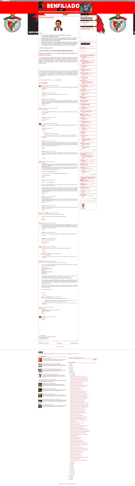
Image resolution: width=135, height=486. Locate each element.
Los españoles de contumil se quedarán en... (77, 399)
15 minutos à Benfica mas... (85, 101)
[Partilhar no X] (58, 80)
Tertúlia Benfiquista (85, 93)
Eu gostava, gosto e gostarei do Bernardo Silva (78, 409)
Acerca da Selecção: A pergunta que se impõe (78, 432)
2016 (70, 368)
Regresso (83, 94)
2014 (70, 371)
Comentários (84, 51)
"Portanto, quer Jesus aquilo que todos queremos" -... (79, 442)
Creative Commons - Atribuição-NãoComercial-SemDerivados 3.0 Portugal (66, 353)
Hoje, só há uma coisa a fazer (75, 388)
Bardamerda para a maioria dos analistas (87, 168)
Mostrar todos (94, 198)
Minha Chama (44, 108)
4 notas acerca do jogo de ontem (75, 414)
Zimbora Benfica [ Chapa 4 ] (85, 129)
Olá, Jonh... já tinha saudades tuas (76, 451)
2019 (70, 364)
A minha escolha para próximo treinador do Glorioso (47, 379)
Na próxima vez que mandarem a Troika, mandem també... (80, 431)
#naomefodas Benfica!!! (85, 114)
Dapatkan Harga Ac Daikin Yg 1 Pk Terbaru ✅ (88, 161)
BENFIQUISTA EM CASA (85, 69)
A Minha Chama (84, 132)
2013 (70, 475)
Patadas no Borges (85, 164)
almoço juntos (43, 72)
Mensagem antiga (73, 343)
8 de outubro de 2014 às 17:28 (50, 151)
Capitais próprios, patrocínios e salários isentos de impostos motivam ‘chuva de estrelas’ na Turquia (88, 157)
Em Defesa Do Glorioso (85, 187)
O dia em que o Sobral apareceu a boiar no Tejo (78, 392)
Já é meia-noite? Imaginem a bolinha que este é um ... (79, 419)
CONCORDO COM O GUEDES (86, 144)
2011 (70, 478)
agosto (71, 463)
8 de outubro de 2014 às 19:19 (50, 180)
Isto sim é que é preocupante (75, 438)
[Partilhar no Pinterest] (60, 80)
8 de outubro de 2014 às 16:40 (52, 123)
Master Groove (84, 194)
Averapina (43, 223)
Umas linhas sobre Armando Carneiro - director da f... (79, 391)
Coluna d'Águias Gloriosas (86, 104)
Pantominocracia (84, 171)
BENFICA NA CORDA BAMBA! (86, 188)
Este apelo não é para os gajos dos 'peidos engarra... (79, 450)
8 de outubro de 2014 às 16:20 (52, 108)
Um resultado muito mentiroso (75, 458)
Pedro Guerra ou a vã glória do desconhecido (50, 374)
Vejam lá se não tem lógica (74, 445)
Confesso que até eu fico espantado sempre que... (78, 428)
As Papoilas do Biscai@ (85, 147)
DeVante (43, 316)
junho (71, 466)
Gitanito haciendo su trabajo (75, 424)
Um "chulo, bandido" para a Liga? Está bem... (77, 411)
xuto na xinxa (44, 123)
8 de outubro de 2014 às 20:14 (51, 223)
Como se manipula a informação (75, 437)
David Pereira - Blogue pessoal (86, 155)
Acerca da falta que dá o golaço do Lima (49, 383)
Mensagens (84, 49)
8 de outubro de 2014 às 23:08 (56, 253)
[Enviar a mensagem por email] (56, 80)
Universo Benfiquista (85, 100)
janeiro (71, 473)
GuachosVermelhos (45, 85)
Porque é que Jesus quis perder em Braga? (77, 386)
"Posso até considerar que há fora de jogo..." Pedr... (78, 376)
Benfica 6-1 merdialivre (85, 78)
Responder (43, 89)
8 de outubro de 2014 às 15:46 (54, 85)
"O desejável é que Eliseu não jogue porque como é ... (79, 425)
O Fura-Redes (84, 90)
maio (71, 467)
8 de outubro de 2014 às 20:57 (51, 238)
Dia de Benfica (84, 118)
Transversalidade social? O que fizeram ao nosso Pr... (79, 402)
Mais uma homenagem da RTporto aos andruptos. (78, 395)
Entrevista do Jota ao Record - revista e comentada (78, 434)
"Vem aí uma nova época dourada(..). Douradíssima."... (79, 379)
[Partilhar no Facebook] (59, 80)
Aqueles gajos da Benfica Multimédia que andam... (78, 418)
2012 (70, 476)
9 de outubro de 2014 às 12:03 (50, 316)
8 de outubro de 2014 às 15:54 (51, 92)
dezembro (72, 372)
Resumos (83, 133)
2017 (70, 367)
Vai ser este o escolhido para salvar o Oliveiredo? (78, 412)
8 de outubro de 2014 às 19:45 (50, 205)
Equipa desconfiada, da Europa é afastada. (77, 401)
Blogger (75, 483)
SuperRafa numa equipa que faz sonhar (87, 70)
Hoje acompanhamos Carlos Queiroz (76, 441)
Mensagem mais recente (44, 343)
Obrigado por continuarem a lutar (86, 108)
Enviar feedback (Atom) (60, 346)
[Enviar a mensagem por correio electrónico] (54, 79)
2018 (70, 365)
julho (71, 464)
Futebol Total (84, 160)
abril (71, 469)
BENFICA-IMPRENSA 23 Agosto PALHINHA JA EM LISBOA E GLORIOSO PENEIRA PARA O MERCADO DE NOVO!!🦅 (88, 63)
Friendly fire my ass (73, 421)
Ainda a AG (83, 136)
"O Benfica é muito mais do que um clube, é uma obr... (79, 457)
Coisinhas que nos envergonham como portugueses (79, 396)
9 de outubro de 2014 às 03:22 (53, 133)
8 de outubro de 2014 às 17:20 (50, 141)
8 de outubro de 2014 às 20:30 (50, 232)
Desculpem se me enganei (74, 454)
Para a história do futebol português (76, 389)
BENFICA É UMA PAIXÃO (85, 143)
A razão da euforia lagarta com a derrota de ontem (78, 460)
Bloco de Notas (84, 97)
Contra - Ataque (84, 167)
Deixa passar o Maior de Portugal (87, 111)
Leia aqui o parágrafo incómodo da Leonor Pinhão (78, 398)
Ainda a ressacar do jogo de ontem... (76, 455)
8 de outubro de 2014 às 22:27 (49, 307)
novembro (72, 374)
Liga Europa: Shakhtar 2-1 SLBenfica (86, 122)
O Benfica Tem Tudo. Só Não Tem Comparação (88, 181)
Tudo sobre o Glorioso (85, 125)
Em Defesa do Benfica (85, 180)
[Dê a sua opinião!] (57, 80)
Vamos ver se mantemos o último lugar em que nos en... (79, 378)
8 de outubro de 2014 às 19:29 (50, 196)
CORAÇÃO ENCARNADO (86, 139)
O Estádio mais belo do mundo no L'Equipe (77, 422)
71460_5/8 (43, 246)
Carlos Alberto (46, 253)
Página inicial (59, 343)
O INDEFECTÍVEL (84, 56)
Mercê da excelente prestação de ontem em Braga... (79, 385)
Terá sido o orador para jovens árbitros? (77, 415)
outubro (71, 375)
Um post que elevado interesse (48, 404)
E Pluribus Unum (84, 107)
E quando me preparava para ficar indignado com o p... (79, 405)
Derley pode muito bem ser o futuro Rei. (77, 447)
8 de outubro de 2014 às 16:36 (50, 117)
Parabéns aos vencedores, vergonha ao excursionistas (52, 363)
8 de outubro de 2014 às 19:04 (50, 161)
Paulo (43, 307)
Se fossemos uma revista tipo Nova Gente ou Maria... (79, 444)
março (71, 470)
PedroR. (43, 161)
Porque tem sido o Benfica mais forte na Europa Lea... (79, 381)
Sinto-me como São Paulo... (47, 358)
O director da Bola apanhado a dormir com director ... (79, 448)
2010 (70, 479)
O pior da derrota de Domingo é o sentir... (77, 382)
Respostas (44, 131)
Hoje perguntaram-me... (74, 435)
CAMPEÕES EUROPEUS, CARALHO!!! (87, 115)
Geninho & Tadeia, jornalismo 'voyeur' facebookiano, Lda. (52, 399)
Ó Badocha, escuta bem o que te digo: (49, 388)
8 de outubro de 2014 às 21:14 (51, 246)
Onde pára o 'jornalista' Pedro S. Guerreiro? (77, 408)
